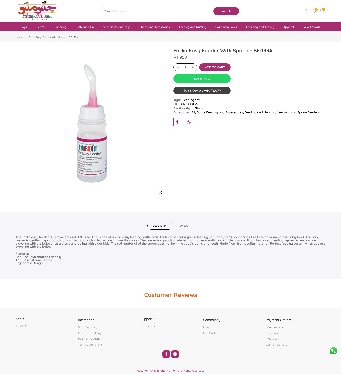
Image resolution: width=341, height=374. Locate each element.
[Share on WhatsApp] (189, 122)
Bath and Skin (85, 27)
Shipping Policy (87, 327)
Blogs (206, 327)
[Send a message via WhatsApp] (333, 350)
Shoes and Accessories (155, 27)
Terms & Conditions (90, 344)
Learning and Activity (260, 27)
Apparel (288, 27)
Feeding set (191, 100)
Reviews (183, 225)
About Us (21, 326)
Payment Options (89, 338)
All (193, 112)
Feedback (209, 333)
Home (19, 37)
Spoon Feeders (308, 112)
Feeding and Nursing (192, 27)
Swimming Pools (226, 27)
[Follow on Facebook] (166, 354)
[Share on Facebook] (177, 122)
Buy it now (202, 78)
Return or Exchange (90, 333)
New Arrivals (311, 27)
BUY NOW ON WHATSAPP (202, 91)
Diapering (59, 27)
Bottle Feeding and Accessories (220, 112)
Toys (24, 27)
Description (160, 225)
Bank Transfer (274, 327)
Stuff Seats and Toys (116, 27)
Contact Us (148, 326)
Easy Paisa (272, 333)
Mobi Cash (272, 338)
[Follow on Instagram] (175, 354)
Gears (40, 27)
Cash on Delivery (276, 344)
